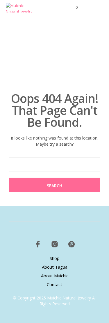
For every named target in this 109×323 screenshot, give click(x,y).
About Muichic (54, 276)
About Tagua (54, 267)
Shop (55, 258)
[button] (73, 7)
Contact (54, 284)
